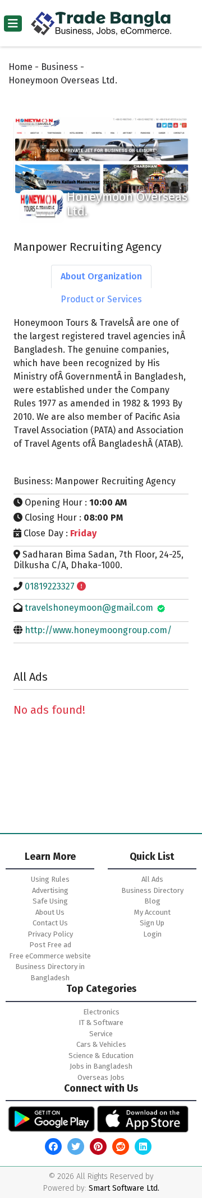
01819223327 (50, 586)
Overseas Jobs (101, 1077)
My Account (152, 912)
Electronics (101, 1012)
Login (152, 934)
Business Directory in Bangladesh (50, 972)
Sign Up (152, 923)
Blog (152, 901)
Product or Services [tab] (101, 299)
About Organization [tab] (101, 276)
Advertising (50, 890)
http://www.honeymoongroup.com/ (98, 630)
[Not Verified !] (81, 586)
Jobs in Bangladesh (101, 1066)
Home (20, 67)
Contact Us (50, 923)
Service (101, 1033)
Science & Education (101, 1055)
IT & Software (101, 1022)
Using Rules (50, 879)
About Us (50, 912)
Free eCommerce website (50, 956)
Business (59, 67)
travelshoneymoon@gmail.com (89, 607)
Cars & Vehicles (101, 1044)
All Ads (152, 879)
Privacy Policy (50, 934)
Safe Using (50, 901)
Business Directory (152, 890)
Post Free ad (50, 944)
